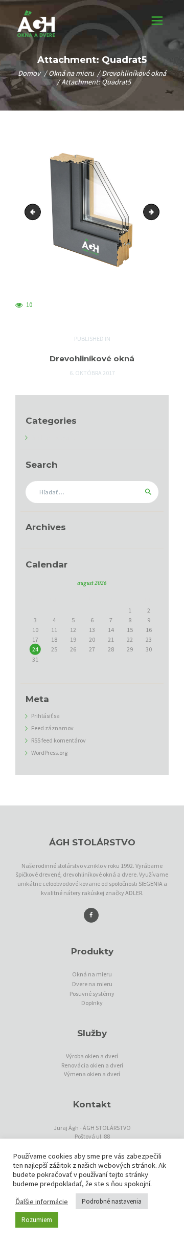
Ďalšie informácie (41, 1201)
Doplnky (92, 1003)
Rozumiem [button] (36, 1219)
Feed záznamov (52, 728)
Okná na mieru (71, 73)
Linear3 (34, 211)
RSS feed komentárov (58, 740)
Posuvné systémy (92, 993)
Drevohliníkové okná (134, 73)
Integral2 (156, 211)
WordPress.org (49, 752)
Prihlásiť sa (45, 715)
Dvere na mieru (92, 984)
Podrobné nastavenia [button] (112, 1201)
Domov (29, 73)
